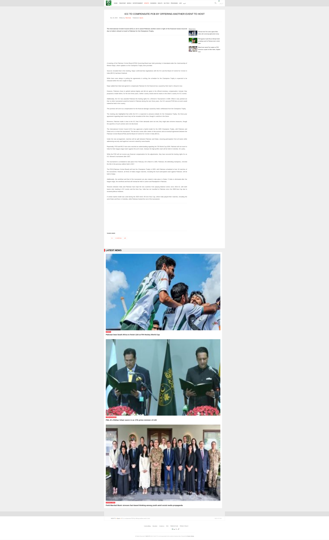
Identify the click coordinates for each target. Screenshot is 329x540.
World (129, 3)
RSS (167, 526)
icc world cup (118, 238)
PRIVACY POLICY (184, 526)
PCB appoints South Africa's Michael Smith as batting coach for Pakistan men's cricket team (209, 41)
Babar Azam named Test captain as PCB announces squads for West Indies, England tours (209, 49)
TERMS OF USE (174, 526)
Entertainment (138, 3)
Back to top (218, 518)
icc (112, 238)
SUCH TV (148, 536)
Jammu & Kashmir (111, 417)
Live (180, 3)
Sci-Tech (166, 3)
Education (155, 526)
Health (160, 3)
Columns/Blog (147, 526)
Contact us (161, 526)
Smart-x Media (190, 536)
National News (110, 502)
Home (115, 3)
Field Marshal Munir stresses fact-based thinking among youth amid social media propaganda (144, 505)
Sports (146, 3)
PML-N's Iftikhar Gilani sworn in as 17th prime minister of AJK (131, 420)
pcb (125, 238)
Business (153, 3)
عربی (184, 3)
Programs (174, 3)
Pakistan (122, 3)
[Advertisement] (147, 48)
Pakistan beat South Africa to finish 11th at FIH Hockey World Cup (133, 335)
